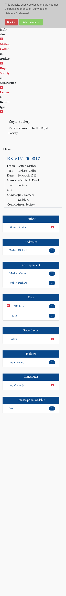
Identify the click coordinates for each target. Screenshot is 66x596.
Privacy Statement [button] (17, 13)
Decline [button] (11, 22)
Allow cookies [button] (31, 22)
